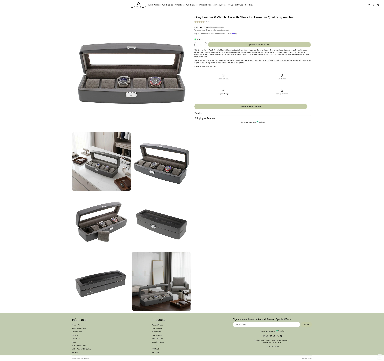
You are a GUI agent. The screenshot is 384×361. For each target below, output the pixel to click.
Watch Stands (157, 335)
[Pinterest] (281, 336)
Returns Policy (77, 332)
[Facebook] (263, 336)
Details (198, 113)
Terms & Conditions (79, 328)
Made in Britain (157, 339)
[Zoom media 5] (161, 221)
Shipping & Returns (204, 118)
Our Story (155, 352)
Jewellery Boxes (158, 342)
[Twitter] (277, 336)
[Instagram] (267, 336)
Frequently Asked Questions (251, 106)
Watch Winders (157, 325)
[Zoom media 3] (161, 161)
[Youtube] (270, 336)
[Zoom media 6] (101, 281)
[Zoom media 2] (101, 161)
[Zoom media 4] (101, 221)
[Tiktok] (274, 336)
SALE (154, 345)
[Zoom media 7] (161, 281)
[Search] (369, 5)
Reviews (75, 352)
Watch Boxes (157, 328)
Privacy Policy (77, 325)
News (74, 342)
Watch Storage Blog (79, 345)
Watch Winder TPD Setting (81, 349)
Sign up (306, 324)
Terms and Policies (307, 358)
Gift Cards (156, 349)
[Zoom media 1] (131, 71)
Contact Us (76, 339)
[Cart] (378, 5)
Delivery (75, 335)
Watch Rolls (156, 332)
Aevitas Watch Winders (82, 358)
